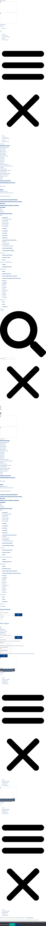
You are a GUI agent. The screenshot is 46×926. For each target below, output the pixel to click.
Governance (2, 160)
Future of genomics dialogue (5, 173)
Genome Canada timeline (4, 164)
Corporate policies (3, 171)
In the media (2, 211)
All (0, 626)
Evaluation (2, 167)
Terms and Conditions (29, 917)
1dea (24, 917)
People (1, 177)
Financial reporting (3, 168)
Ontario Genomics (3, 151)
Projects (1, 179)
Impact (3, 38)
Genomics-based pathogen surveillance (9, 205)
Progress (4, 293)
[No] (17, 925)
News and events (5, 39)
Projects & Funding (5, 36)
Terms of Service (29, 653)
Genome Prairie (3, 150)
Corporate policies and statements (6, 166)
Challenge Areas (3, 269)
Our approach (2, 158)
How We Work (2, 629)
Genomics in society (3, 176)
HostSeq (4, 285)
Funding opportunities (5, 180)
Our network (2, 143)
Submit (18, 614)
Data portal (4, 294)
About (3, 34)
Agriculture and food (3, 191)
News (1, 209)
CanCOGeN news (5, 290)
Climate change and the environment (6, 192)
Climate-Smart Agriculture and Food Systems (11, 201)
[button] (23, 87)
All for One (2, 203)
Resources (4, 291)
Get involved (4, 297)
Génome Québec (3, 153)
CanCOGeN (2, 207)
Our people (2, 157)
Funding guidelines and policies (5, 170)
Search (1, 358)
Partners (4, 288)
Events (1, 210)
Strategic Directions (5, 145)
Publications (2, 163)
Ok (12, 924)
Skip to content (3, 0)
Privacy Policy (21, 653)
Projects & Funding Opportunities (6, 262)
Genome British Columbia (4, 147)
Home (1, 606)
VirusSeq (4, 284)
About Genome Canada (4, 155)
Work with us (2, 161)
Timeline (3, 296)
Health (1, 189)
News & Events (3, 24)
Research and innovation (4, 174)
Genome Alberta (3, 148)
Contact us (2, 309)
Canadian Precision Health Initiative (9, 199)
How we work (4, 35)
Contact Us (2, 26)
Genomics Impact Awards (6, 213)
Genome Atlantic (3, 154)
